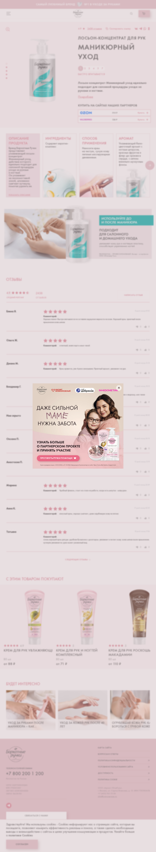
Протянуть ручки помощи (56, 458)
